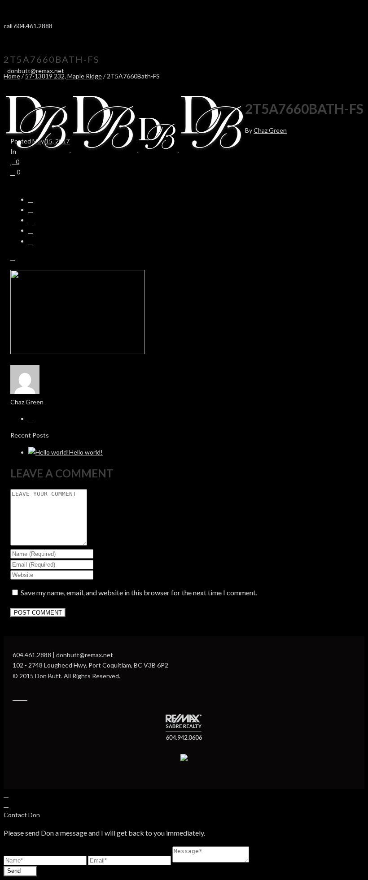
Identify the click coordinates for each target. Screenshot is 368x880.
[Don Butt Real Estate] (124, 149)
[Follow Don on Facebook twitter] (24, 697)
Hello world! (86, 452)
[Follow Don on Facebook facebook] (15, 697)
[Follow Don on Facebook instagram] (20, 697)
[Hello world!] (48, 452)
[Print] (12, 257)
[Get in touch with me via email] (30, 418)
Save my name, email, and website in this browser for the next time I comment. (139, 592)
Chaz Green (270, 130)
